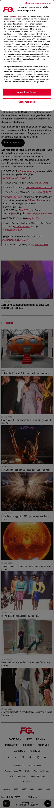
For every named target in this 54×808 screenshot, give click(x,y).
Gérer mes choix (27, 101)
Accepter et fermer (27, 92)
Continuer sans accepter (38, 3)
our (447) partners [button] (17, 16)
